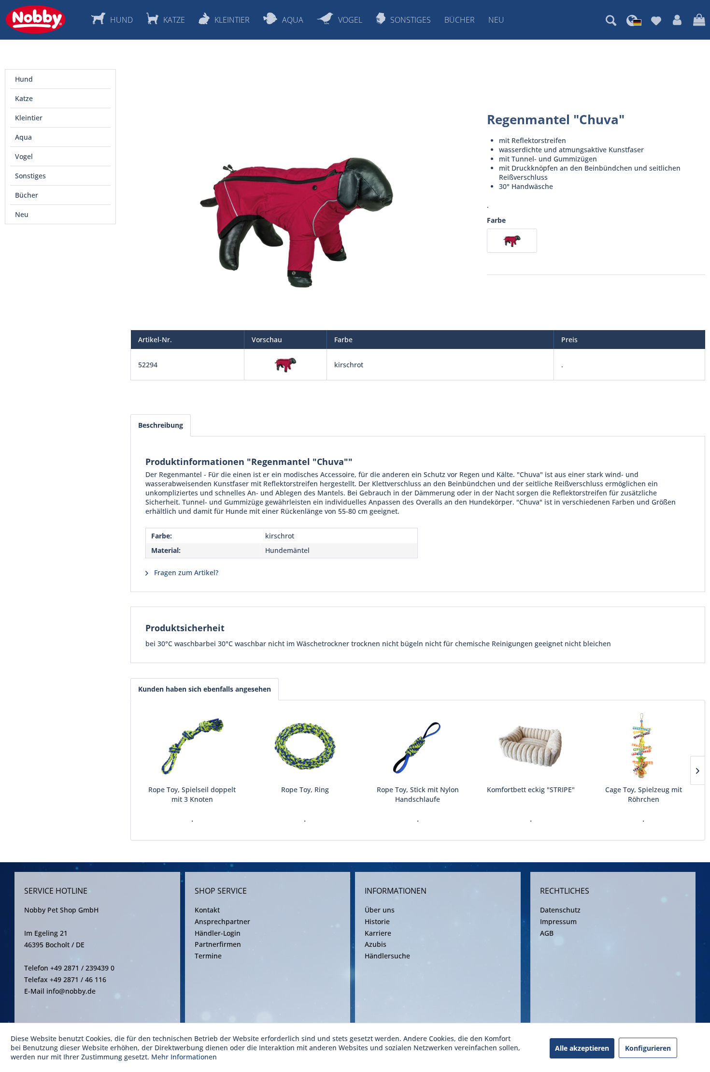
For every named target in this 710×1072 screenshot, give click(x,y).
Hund (24, 79)
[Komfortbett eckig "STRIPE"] (531, 746)
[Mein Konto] (677, 20)
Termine (208, 955)
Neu (21, 214)
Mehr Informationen (184, 1056)
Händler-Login (218, 933)
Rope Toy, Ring (305, 789)
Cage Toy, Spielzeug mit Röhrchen (643, 794)
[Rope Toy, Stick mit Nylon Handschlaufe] (418, 746)
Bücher (26, 195)
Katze (24, 98)
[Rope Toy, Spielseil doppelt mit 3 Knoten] (192, 746)
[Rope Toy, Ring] (305, 746)
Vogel (24, 156)
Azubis (375, 944)
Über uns (380, 909)
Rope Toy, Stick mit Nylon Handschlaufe (418, 794)
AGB (547, 933)
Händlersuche (387, 955)
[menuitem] (611, 20)
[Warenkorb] (699, 20)
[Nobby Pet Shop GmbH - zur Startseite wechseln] (35, 19)
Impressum (558, 921)
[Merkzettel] (656, 20)
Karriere (378, 933)
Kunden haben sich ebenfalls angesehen (204, 689)
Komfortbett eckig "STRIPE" (531, 789)
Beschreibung (160, 425)
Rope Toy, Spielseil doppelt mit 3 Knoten (192, 794)
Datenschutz (560, 909)
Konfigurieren (648, 1048)
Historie (377, 921)
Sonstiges (30, 175)
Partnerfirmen (218, 944)
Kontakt (207, 909)
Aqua (23, 137)
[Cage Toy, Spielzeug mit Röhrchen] (643, 746)
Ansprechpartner (222, 921)
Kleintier (29, 117)
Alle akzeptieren (582, 1048)
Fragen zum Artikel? (185, 572)
